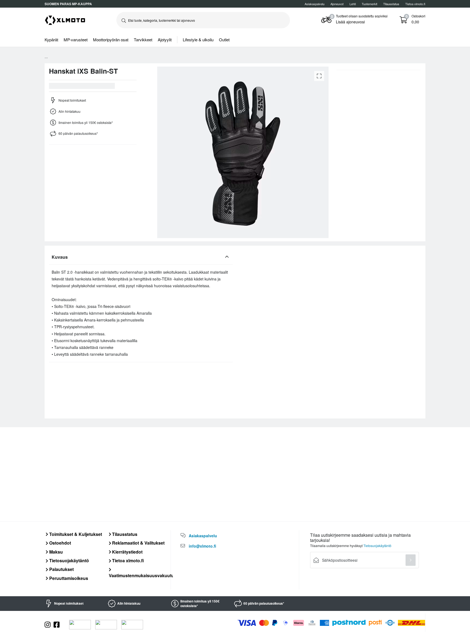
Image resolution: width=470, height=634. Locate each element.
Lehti (353, 4)
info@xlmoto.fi (202, 546)
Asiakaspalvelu (314, 4)
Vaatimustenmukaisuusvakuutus (143, 575)
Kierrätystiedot (127, 552)
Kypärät (51, 39)
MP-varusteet (76, 39)
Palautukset (61, 569)
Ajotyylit (165, 39)
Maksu (55, 552)
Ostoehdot (59, 543)
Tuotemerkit (369, 4)
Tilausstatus (124, 534)
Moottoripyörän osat (110, 39)
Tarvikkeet (143, 39)
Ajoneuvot (337, 4)
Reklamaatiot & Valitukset (138, 543)
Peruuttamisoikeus (68, 578)
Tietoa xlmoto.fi (415, 4)
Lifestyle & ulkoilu (198, 39)
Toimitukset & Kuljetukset (75, 534)
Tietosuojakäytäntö (68, 560)
